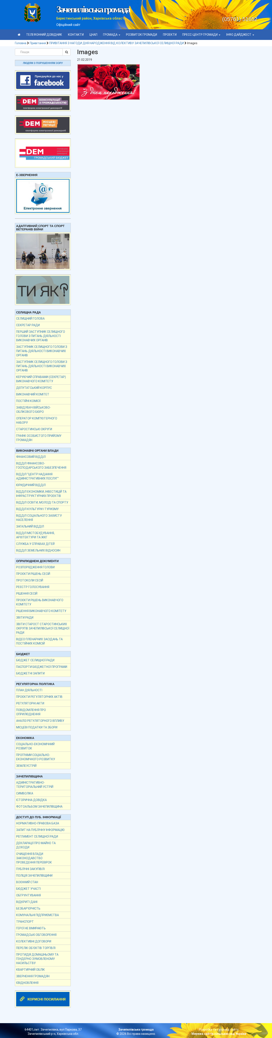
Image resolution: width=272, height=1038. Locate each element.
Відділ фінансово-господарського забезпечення (41, 465)
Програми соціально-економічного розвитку (35, 757)
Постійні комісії (28, 401)
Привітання (38, 43)
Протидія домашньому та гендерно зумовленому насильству (37, 959)
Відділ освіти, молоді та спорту (42, 502)
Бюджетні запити (30, 673)
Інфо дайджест (239, 34)
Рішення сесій (26, 593)
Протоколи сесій (29, 580)
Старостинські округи (34, 429)
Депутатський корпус (34, 387)
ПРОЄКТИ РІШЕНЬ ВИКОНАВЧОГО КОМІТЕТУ (39, 602)
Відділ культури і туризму (37, 509)
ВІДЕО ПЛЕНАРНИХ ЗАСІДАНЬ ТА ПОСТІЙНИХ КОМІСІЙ (39, 641)
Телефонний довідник (44, 34)
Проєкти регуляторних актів (39, 696)
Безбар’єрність (28, 908)
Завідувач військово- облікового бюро (33, 409)
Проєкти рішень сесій (33, 573)
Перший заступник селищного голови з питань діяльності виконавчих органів (40, 336)
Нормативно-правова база (37, 823)
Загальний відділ (30, 526)
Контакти (76, 34)
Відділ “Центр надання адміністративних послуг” (37, 476)
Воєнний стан (27, 882)
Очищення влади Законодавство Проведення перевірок (34, 858)
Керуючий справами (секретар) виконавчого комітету (41, 379)
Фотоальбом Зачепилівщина (39, 806)
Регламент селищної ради (37, 836)
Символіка (24, 793)
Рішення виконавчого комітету (41, 611)
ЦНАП (93, 34)
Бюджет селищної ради (35, 660)
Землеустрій (26, 765)
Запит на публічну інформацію (40, 830)
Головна (20, 43)
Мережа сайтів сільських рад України (218, 1033)
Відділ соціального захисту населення (39, 518)
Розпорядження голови (35, 567)
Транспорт (25, 921)
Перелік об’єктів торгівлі (35, 948)
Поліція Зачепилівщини (34, 875)
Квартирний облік (30, 969)
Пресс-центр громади (200, 34)
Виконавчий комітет (32, 394)
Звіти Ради (24, 617)
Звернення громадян (33, 976)
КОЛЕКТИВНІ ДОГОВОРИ (33, 941)
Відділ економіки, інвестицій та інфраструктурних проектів (41, 494)
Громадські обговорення (36, 934)
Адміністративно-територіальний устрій (34, 784)
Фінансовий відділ (31, 456)
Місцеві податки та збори (36, 727)
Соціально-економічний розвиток (35, 746)
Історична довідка (31, 800)
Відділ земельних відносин (38, 550)
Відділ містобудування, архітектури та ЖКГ (35, 535)
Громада (110, 34)
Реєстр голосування (32, 587)
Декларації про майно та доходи (36, 845)
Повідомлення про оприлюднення (31, 712)
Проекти (170, 34)
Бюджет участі (28, 888)
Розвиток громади (141, 34)
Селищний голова (30, 318)
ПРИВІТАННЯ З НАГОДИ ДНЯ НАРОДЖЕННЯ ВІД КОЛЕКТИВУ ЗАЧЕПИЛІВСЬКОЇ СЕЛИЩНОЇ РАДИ (116, 43)
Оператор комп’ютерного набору (36, 420)
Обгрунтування (28, 895)
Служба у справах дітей (35, 544)
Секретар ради (28, 325)
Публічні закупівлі (30, 869)
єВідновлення (27, 982)
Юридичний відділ (31, 485)
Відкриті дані (26, 902)
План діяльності (29, 690)
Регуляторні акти (30, 703)
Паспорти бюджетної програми (41, 666)
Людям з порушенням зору (43, 63)
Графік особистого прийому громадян (38, 438)
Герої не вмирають (31, 928)
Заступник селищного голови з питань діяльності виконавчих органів (41, 351)
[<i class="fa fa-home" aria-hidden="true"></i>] (19, 34)
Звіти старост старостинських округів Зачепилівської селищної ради (42, 628)
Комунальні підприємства (37, 915)
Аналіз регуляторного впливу (40, 720)
